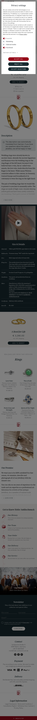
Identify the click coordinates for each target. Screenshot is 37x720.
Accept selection (18, 69)
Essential (9, 38)
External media (11, 44)
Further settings (9, 52)
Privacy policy (23, 34)
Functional (9, 47)
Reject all (18, 64)
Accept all (18, 59)
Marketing (9, 41)
